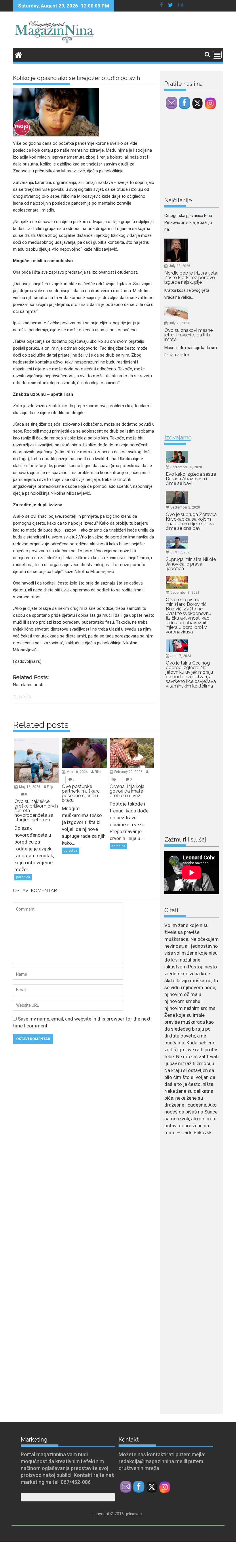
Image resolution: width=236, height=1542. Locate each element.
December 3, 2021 (184, 593)
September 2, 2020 (185, 507)
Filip (50, 787)
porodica (24, 697)
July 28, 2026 (179, 232)
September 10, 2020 (186, 467)
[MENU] (217, 55)
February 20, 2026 (128, 772)
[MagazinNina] (18, 54)
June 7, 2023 (180, 656)
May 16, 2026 (29, 787)
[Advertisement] (200, 154)
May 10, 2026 (77, 772)
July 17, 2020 (181, 552)
